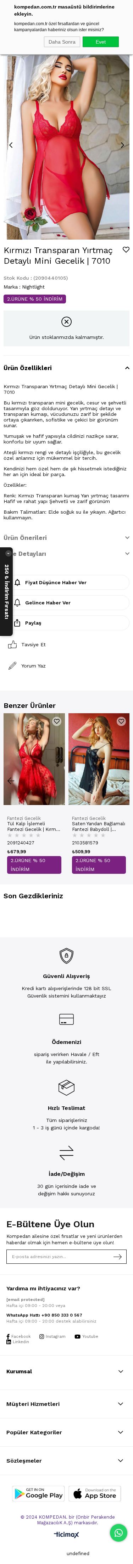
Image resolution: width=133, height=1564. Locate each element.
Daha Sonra (62, 42)
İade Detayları (25, 553)
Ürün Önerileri (25, 537)
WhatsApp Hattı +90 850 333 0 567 (44, 1315)
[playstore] (38, 1494)
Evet (101, 42)
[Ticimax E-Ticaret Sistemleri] (66, 1535)
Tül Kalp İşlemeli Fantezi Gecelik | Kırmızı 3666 (34, 826)
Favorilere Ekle (56, 721)
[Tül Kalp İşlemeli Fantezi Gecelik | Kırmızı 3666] (34, 759)
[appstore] (94, 1494)
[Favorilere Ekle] (126, 250)
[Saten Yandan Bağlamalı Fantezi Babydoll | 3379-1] (99, 759)
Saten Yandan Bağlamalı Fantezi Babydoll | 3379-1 (98, 826)
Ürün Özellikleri (28, 368)
